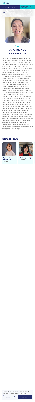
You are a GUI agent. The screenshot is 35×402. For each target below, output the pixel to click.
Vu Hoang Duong (25, 158)
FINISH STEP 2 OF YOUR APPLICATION (27, 7)
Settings (8, 397)
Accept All (25, 397)
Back (5, 12)
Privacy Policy (22, 393)
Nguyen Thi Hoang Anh (7, 158)
